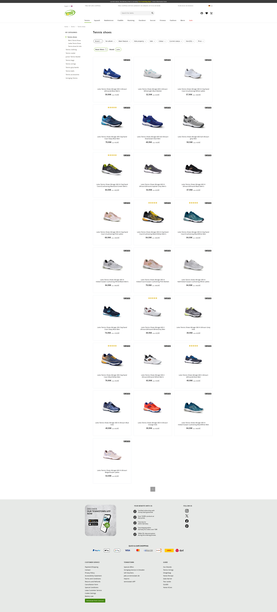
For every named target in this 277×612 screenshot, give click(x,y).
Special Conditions (91, 587)
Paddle (120, 20)
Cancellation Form (91, 584)
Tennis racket (71, 53)
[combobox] (69, 6)
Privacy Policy (90, 573)
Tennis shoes (72, 37)
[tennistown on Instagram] (187, 512)
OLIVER (165, 584)
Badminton (109, 20)
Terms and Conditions (93, 579)
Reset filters (99, 49)
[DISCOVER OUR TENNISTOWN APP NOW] (100, 535)
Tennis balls (70, 71)
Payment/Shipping (91, 567)
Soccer (153, 20)
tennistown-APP (129, 582)
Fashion (173, 20)
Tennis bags (70, 60)
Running (131, 20)
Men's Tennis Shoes (74, 40)
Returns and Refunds (92, 582)
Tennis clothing (71, 50)
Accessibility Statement (93, 576)
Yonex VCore (167, 587)
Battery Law (89, 596)
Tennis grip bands (72, 67)
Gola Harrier (167, 579)
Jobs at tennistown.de (132, 576)
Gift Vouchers (129, 573)
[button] (202, 13)
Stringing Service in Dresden (134, 570)
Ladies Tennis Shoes (74, 43)
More (183, 20)
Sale (191, 20)
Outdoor (142, 20)
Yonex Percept (168, 576)
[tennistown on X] (187, 517)
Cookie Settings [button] (90, 593)
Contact (87, 570)
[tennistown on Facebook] (187, 522)
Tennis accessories (73, 75)
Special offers (129, 567)
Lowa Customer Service (93, 590)
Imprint (126, 579)
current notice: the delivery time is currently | (138, 1)
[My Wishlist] (206, 13)
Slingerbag (167, 573)
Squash (97, 20)
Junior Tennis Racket (73, 57)
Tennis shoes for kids (74, 46)
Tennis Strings (168, 570)
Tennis (87, 20)
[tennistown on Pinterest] (187, 527)
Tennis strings (71, 64)
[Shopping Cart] (211, 13)
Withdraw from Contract (95, 601)
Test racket (167, 582)
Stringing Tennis (72, 78)
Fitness (163, 20)
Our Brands (167, 567)
